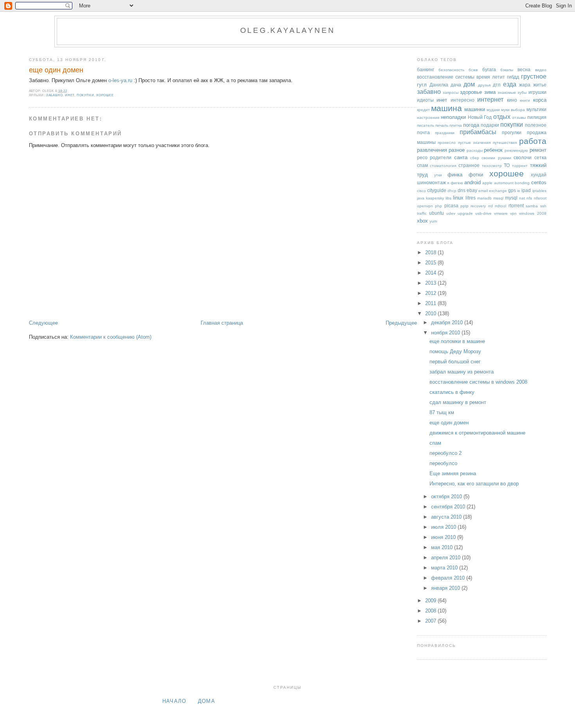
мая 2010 (442, 547)
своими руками (496, 158)
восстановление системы (445, 76)
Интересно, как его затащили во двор (474, 484)
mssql (498, 198)
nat (522, 198)
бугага (489, 69)
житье (539, 84)
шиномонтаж (431, 182)
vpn (513, 213)
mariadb (484, 198)
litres (470, 197)
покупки (85, 95)
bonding (522, 183)
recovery (478, 206)
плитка (455, 125)
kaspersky (435, 198)
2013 (431, 283)
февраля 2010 (448, 578)
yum (433, 221)
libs (448, 198)
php (438, 206)
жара (524, 84)
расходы (475, 150)
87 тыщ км (441, 412)
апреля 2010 (446, 557)
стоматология (443, 165)
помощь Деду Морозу (455, 351)
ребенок (493, 150)
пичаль (441, 125)
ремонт (538, 150)
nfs (529, 198)
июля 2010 (444, 527)
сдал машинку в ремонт (457, 402)
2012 (431, 293)
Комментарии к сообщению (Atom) (110, 337)
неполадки (453, 117)
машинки (474, 109)
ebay (472, 190)
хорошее (105, 95)
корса (539, 100)
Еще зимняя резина (452, 473)
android (472, 182)
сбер (474, 158)
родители (440, 157)
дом (469, 84)
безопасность (451, 70)
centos (538, 182)
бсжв (473, 70)
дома (206, 701)
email (483, 191)
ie (518, 191)
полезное (535, 125)
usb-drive (483, 213)
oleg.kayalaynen (287, 30)
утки (438, 175)
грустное (533, 76)
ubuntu (436, 213)
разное (457, 150)
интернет (490, 99)
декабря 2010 (447, 322)
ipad (526, 190)
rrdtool (500, 206)
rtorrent (516, 205)
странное (469, 165)
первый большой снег (455, 362)
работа (532, 140)
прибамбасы (478, 132)
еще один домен (56, 70)
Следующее (43, 323)
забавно (54, 95)
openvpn (425, 206)
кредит (423, 110)
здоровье (471, 92)
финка (454, 175)
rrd (490, 206)
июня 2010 (444, 537)
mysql (511, 197)
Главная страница (222, 323)
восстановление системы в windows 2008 (478, 382)
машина (446, 108)
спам (422, 165)
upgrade (465, 213)
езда (509, 84)
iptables (539, 191)
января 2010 (446, 588)
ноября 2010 (446, 333)
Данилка (438, 84)
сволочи (523, 157)
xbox (422, 221)
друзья (484, 85)
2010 (431, 313)
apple (487, 183)
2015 (431, 263)
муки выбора (513, 110)
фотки (476, 175)
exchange (498, 191)
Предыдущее (401, 323)
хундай (538, 174)
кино (512, 99)
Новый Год (480, 117)
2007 (431, 621)
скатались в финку (451, 392)
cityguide (436, 190)
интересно (462, 99)
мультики (536, 109)
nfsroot (540, 198)
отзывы (519, 117)
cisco (421, 191)
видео (540, 70)
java (420, 198)
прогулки (511, 132)
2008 (431, 611)
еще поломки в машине (457, 341)
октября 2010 (447, 496)
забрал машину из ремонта (461, 372)
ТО (507, 165)
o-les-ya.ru (120, 80)
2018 (431, 252)
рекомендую (516, 150)
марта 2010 (445, 568)
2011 (431, 303)
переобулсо (443, 463)
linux (458, 198)
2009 (431, 600)
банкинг (425, 69)
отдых (501, 116)
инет (69, 95)
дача (456, 84)
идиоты (425, 99)
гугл (422, 85)
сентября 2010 (449, 507)
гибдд (513, 76)
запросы (450, 92)
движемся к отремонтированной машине (477, 433)
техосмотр (492, 165)
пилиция (536, 117)
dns (461, 190)
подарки (490, 125)
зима (490, 92)
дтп (497, 84)
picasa (451, 205)
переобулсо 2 (445, 453)
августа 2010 (447, 517)
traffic (422, 213)
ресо (422, 157)
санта (460, 157)
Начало (174, 701)
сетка (540, 157)
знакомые (507, 92)
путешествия (505, 142)
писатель (425, 125)
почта (423, 132)
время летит (490, 76)
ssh (543, 206)
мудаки (493, 110)
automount (504, 183)
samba (532, 206)
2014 (431, 273)
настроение (428, 117)
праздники (445, 133)
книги (525, 100)
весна (524, 69)
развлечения (432, 150)
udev (450, 213)
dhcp (451, 191)
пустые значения (474, 142)
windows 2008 (532, 213)
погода (471, 125)
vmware (501, 213)
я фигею (455, 183)
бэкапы (506, 70)
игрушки (537, 92)
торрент (520, 165)
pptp (464, 206)
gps (512, 190)
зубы (522, 92)
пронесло (447, 142)
